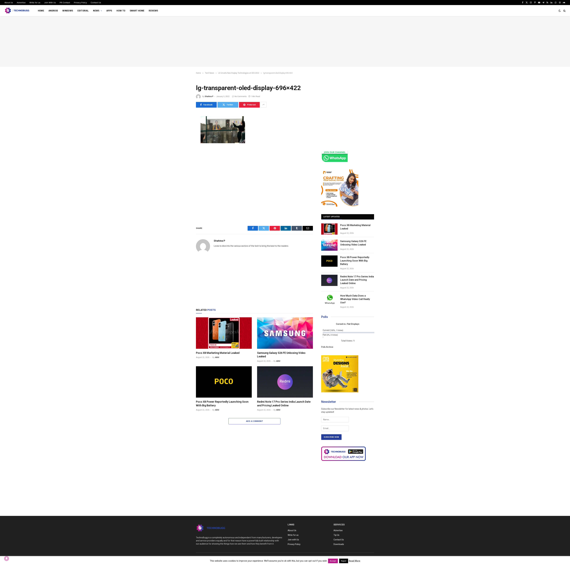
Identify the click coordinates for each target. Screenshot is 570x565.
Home (41, 10)
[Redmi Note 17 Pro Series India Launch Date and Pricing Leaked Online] (285, 382)
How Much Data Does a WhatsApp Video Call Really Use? (355, 299)
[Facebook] (186, 126)
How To (121, 10)
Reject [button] (343, 561)
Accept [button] (333, 561)
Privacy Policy (80, 2)
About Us (8, 2)
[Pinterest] (186, 146)
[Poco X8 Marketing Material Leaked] (224, 333)
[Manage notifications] (6, 558)
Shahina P (209, 96)
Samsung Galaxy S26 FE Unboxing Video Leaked (281, 354)
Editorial (83, 10)
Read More (354, 561)
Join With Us (50, 2)
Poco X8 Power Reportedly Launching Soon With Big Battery (222, 403)
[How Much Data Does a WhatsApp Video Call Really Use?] (329, 299)
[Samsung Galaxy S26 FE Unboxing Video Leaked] (285, 333)
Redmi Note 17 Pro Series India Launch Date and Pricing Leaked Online (284, 403)
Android (53, 10)
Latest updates (331, 216)
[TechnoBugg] (17, 10)
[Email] (186, 153)
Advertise (21, 2)
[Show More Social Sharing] (263, 105)
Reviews (153, 10)
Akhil (217, 357)
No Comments (241, 96)
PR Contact (65, 2)
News (96, 10)
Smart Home (137, 10)
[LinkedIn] (186, 139)
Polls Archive (327, 347)
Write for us (34, 2)
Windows (67, 10)
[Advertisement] (285, 41)
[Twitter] (186, 133)
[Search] (564, 10)
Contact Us (96, 2)
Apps (109, 10)
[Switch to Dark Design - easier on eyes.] (559, 10)
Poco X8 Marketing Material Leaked (217, 352)
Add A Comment (254, 421)
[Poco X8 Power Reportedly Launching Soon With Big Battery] (224, 382)
